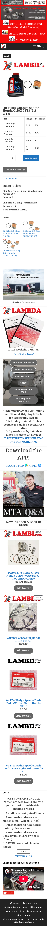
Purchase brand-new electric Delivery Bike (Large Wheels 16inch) (23, 836)
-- (23, 369)
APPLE (33, 466)
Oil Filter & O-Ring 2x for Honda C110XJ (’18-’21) (31, 233)
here (11, 27)
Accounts (25, 915)
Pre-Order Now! (23, 354)
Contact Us (31, 903)
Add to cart (31, 158)
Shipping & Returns (17, 907)
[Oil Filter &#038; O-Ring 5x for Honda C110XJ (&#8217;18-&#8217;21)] (11, 244)
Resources (35, 911)
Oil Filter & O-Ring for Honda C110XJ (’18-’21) (11, 233)
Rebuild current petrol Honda (25, 813)
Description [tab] (11, 179)
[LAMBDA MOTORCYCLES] (3, 46)
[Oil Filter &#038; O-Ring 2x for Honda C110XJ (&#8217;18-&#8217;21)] (31, 225)
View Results (23, 856)
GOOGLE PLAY (15, 466)
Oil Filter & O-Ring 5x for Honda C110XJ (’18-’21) (11, 253)
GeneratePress (26, 922)
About (16, 903)
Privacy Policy (16, 911)
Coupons (38, 907)
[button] (41, 64)
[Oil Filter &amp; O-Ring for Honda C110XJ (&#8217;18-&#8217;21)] (11, 225)
